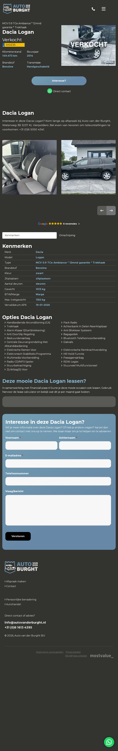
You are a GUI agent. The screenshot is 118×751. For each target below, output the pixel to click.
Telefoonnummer (17, 473)
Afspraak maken (16, 581)
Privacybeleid (73, 652)
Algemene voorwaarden (49, 652)
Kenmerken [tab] (12, 235)
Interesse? (59, 80)
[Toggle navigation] (103, 8)
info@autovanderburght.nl (25, 622)
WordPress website (76, 655)
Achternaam (68, 437)
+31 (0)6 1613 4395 (18, 627)
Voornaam (13, 437)
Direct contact (62, 91)
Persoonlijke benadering (21, 599)
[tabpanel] (59, 275)
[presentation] (101, 210)
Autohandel (13, 604)
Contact (11, 586)
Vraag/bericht (14, 491)
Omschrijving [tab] (67, 235)
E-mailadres (14, 455)
